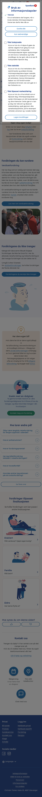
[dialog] (21, 62)
